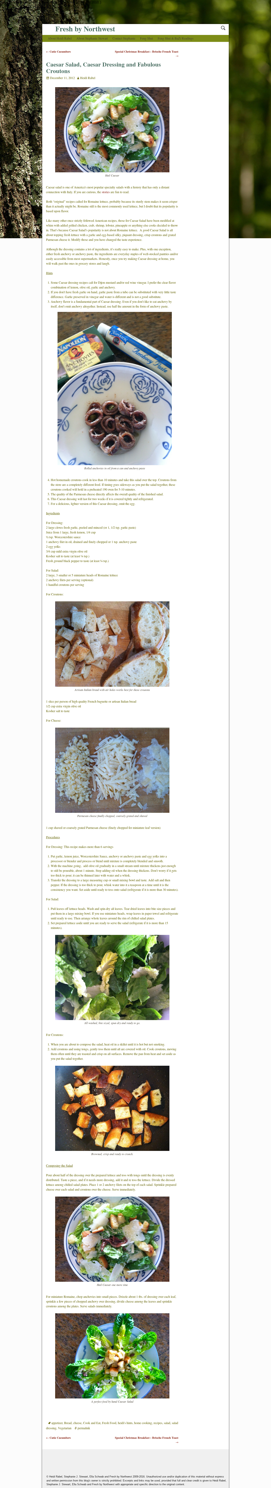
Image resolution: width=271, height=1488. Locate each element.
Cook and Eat (91, 1423)
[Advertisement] (135, 14)
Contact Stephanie (123, 38)
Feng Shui (146, 38)
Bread (68, 1423)
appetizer (56, 1423)
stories (106, 192)
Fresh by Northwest (85, 28)
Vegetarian (64, 1428)
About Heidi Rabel (60, 38)
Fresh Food (109, 1423)
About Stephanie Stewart (92, 38)
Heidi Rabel (87, 78)
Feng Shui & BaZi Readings (175, 38)
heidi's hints (125, 1423)
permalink (84, 1428)
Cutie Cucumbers (58, 51)
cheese (77, 1423)
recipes (158, 1423)
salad (167, 1423)
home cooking (143, 1423)
